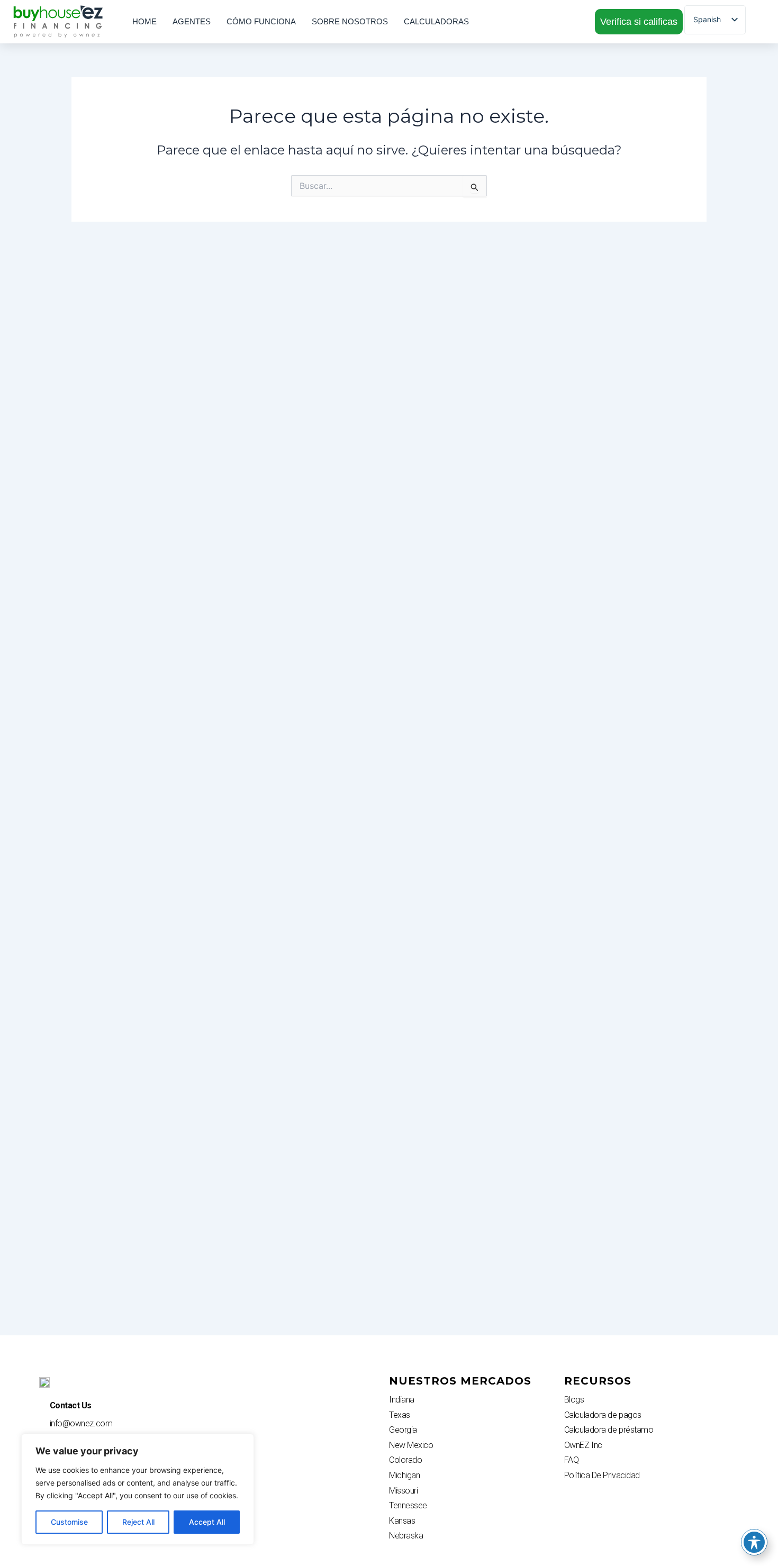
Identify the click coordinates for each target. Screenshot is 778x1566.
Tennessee (408, 1505)
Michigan (404, 1475)
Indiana (401, 1400)
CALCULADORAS (436, 21)
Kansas (402, 1521)
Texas (399, 1415)
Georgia (403, 1430)
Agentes (192, 21)
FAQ (571, 1460)
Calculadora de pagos (602, 1415)
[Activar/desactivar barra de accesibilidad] (754, 1542)
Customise (69, 1521)
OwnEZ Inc (583, 1445)
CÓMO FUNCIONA (261, 21)
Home (144, 21)
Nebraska (406, 1536)
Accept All (207, 1521)
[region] (137, 1489)
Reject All (138, 1521)
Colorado (405, 1460)
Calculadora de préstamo (609, 1430)
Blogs (574, 1400)
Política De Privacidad (602, 1475)
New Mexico (411, 1445)
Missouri (403, 1491)
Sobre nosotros (350, 21)
